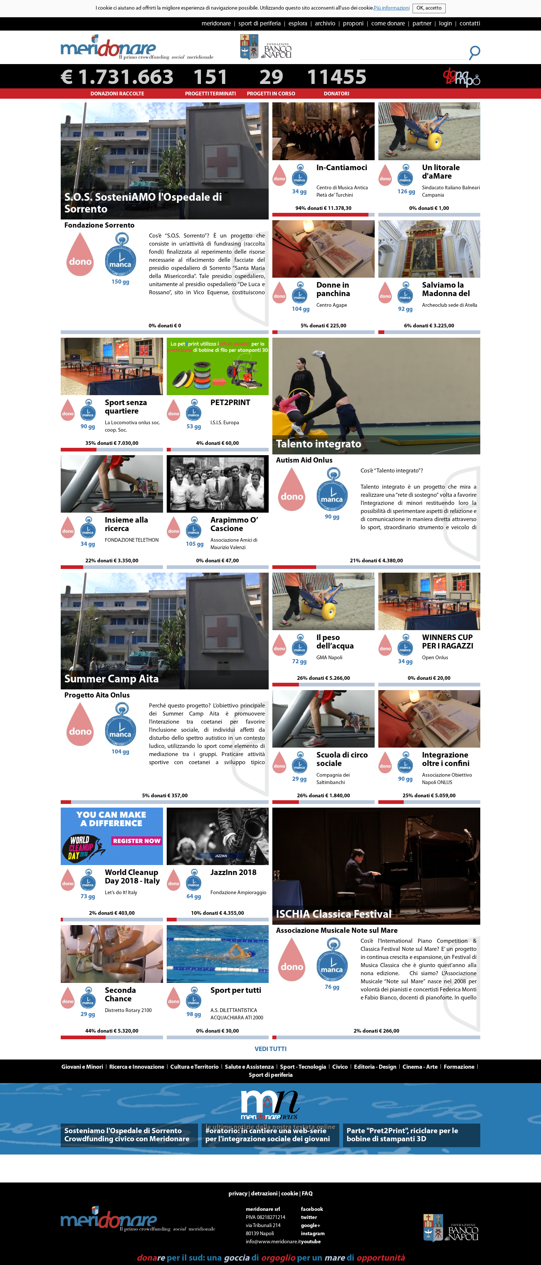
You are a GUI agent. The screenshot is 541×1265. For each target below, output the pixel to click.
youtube (311, 1242)
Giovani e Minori (82, 1067)
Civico (340, 1067)
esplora (298, 24)
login (445, 24)
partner (422, 24)
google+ (311, 1226)
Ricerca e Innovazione (136, 1067)
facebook (312, 1209)
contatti (470, 24)
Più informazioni (392, 8)
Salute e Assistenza (249, 1067)
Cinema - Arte (420, 1067)
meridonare (216, 24)
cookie (289, 1194)
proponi (353, 24)
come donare (388, 24)
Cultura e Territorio (194, 1067)
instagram (313, 1234)
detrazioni (264, 1194)
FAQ (307, 1194)
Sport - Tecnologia (303, 1067)
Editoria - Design (375, 1067)
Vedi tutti (271, 1049)
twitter (309, 1217)
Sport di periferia (271, 1075)
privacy (238, 1194)
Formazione (459, 1067)
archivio (325, 24)
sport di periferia (259, 24)
